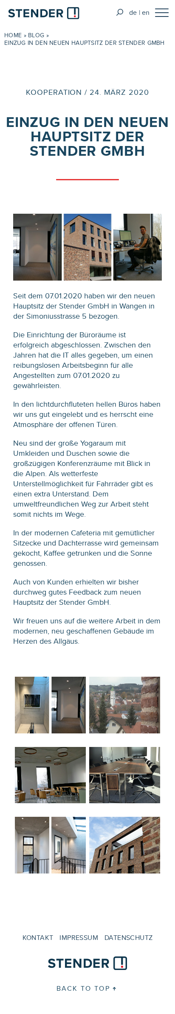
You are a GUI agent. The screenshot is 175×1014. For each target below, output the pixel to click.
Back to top (83, 988)
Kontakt (38, 937)
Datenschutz (128, 937)
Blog (36, 35)
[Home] (43, 14)
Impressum (78, 937)
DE (133, 12)
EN (146, 12)
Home (13, 35)
